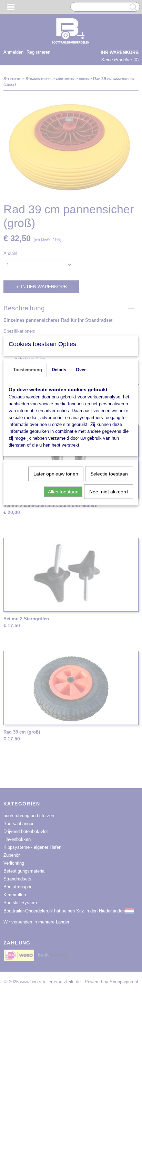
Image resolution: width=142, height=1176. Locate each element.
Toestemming (27, 369)
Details (59, 369)
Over (81, 369)
